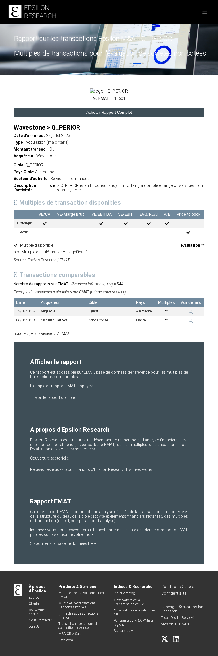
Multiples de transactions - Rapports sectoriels (77, 605)
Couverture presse (37, 612)
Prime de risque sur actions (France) (78, 615)
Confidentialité (173, 593)
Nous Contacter (40, 620)
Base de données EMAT (77, 543)
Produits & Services (77, 586)
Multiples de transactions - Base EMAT (81, 595)
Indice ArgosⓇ (124, 593)
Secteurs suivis (124, 631)
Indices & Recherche (133, 586)
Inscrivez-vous (139, 469)
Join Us (34, 627)
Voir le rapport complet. (56, 397)
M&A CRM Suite (70, 634)
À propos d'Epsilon (37, 588)
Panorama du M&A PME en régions (134, 623)
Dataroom (65, 640)
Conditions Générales (180, 586)
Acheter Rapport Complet (109, 112)
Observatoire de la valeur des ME (135, 612)
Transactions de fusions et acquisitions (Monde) (77, 626)
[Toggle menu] (204, 12)
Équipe (34, 598)
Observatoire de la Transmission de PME (130, 602)
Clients (34, 604)
